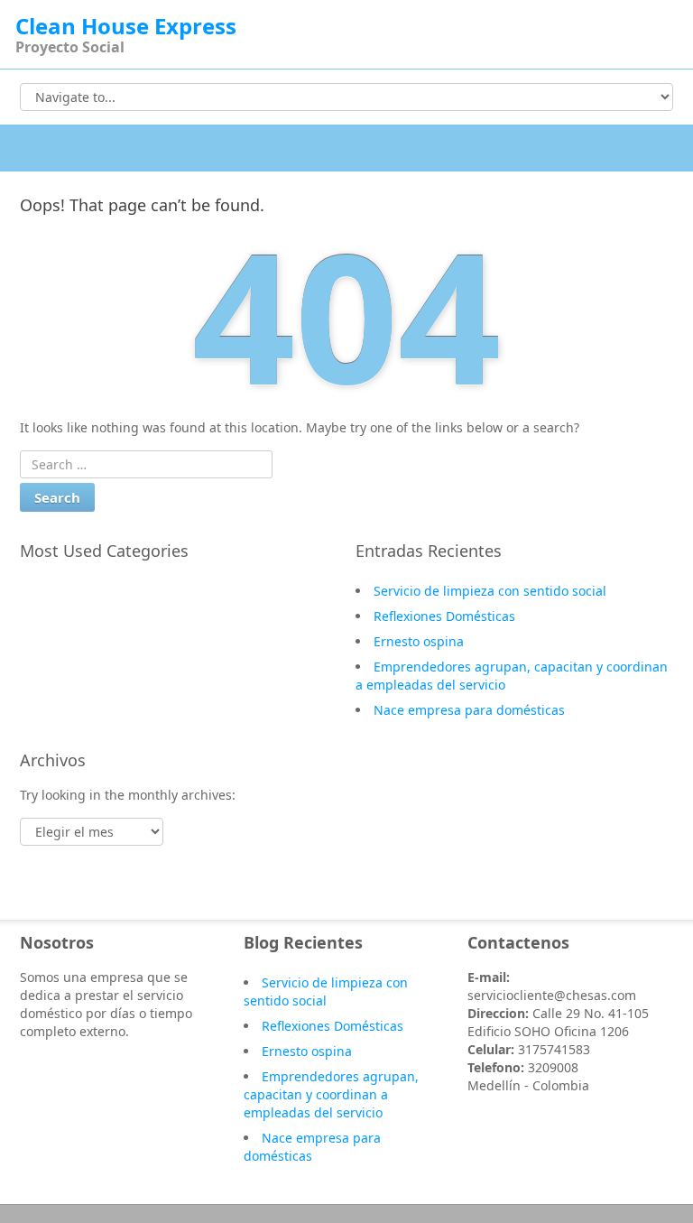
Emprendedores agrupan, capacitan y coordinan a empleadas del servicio (331, 1094)
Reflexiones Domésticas (444, 616)
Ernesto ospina (419, 641)
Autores (62, 644)
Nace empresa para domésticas (469, 709)
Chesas (59, 591)
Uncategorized (83, 617)
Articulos (65, 670)
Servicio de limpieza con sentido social (490, 590)
